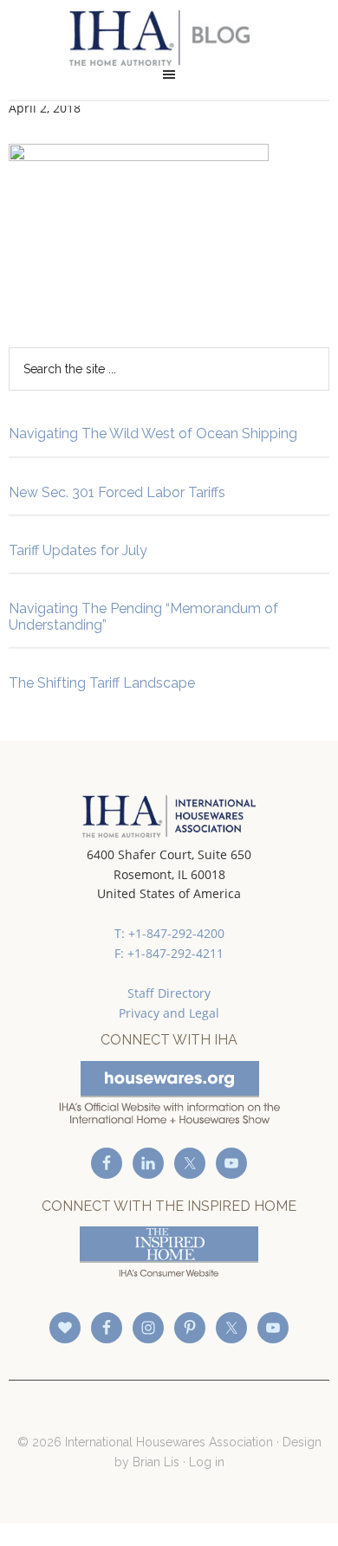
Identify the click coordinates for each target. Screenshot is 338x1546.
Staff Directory (169, 993)
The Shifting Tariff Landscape (102, 683)
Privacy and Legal (169, 1013)
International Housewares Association (169, 38)
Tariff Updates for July (78, 550)
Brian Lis (156, 1462)
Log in (206, 1462)
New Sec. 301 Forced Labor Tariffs (117, 492)
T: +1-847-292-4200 (169, 933)
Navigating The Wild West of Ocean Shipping (153, 433)
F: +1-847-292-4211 (169, 953)
